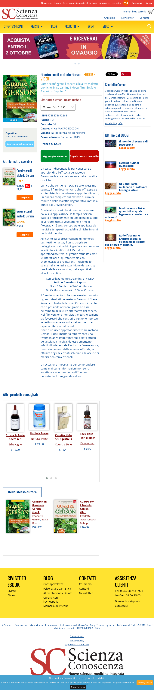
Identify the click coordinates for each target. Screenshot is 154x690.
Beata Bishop (72, 100)
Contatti (144, 17)
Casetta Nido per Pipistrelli (63, 437)
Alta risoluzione (20, 136)
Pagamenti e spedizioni (77, 644)
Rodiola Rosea (39, 433)
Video (106, 26)
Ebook (11, 595)
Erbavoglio (15, 444)
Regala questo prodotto (84, 156)
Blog (54, 26)
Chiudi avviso (78, 687)
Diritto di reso (77, 636)
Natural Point (39, 439)
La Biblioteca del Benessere (68, 133)
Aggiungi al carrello (55, 156)
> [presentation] (79, 64)
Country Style (63, 444)
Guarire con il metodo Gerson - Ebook (39, 507)
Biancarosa (87, 443)
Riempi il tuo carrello (134, 11)
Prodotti (70, 26)
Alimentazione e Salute (57, 593)
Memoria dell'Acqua (56, 606)
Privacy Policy (145, 682)
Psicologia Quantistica (57, 588)
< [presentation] (75, 64)
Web (7, 136)
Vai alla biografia (113, 123)
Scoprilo (24, 197)
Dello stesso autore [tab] (22, 492)
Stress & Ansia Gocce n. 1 (15, 437)
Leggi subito (127, 147)
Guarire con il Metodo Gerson (25, 173)
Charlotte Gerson (52, 100)
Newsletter (127, 17)
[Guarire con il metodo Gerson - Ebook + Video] (20, 98)
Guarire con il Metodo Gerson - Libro (87, 507)
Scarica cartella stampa (20, 143)
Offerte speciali (13, 26)
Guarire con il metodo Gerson (25, 213)
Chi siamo (109, 17)
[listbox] (58, 107)
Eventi (91, 26)
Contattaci (121, 605)
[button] (47, 478)
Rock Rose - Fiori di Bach (87, 435)
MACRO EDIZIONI (68, 128)
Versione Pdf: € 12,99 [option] (54, 107)
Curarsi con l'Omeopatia (51, 599)
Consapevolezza (53, 584)
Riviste (35, 26)
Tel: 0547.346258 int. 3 (129, 591)
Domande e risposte (127, 601)
